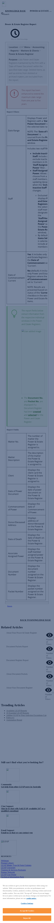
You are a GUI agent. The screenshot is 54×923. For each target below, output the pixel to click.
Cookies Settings (27, 903)
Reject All (27, 918)
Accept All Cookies (27, 911)
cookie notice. (31, 898)
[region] (27, 900)
